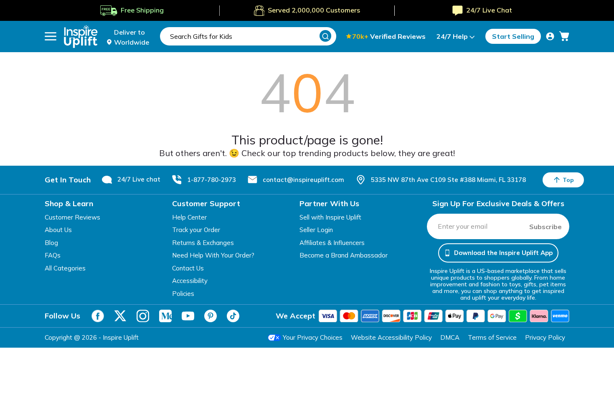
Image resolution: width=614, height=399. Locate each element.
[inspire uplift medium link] (165, 316)
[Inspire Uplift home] (81, 36)
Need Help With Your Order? (213, 255)
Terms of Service (492, 337)
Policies (183, 294)
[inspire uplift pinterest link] (210, 316)
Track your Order (196, 230)
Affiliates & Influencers (332, 243)
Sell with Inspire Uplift (330, 217)
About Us (58, 230)
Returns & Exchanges (203, 243)
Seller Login (316, 230)
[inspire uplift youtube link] (188, 316)
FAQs (53, 255)
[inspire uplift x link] (120, 316)
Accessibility (190, 281)
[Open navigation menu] (50, 36)
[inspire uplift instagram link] (143, 316)
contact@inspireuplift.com (303, 180)
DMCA (449, 337)
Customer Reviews (72, 217)
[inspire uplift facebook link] (97, 316)
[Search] (325, 36)
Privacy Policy (545, 337)
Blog (51, 243)
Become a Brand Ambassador (343, 255)
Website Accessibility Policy (391, 337)
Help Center (189, 217)
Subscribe (545, 226)
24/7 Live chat (138, 179)
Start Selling (513, 36)
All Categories (65, 268)
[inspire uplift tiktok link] (233, 316)
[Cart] (564, 36)
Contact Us (188, 268)
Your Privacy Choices (313, 337)
